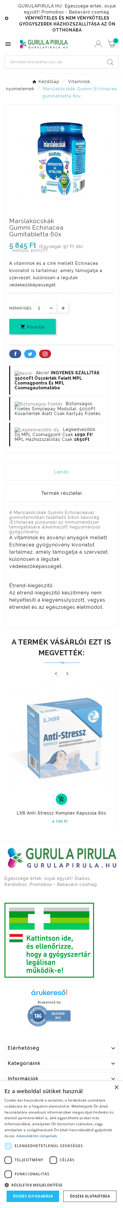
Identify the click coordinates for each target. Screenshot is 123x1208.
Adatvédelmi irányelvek (36, 1135)
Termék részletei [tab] (61, 493)
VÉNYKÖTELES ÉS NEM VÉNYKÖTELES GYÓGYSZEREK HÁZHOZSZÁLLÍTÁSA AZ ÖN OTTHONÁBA (67, 24)
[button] (61, 1184)
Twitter (30, 354)
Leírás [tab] (61, 472)
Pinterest (45, 354)
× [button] (116, 1087)
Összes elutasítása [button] (90, 1196)
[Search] (110, 62)
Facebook (15, 354)
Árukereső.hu (49, 1002)
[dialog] (61, 1144)
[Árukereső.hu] (49, 994)
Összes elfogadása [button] (33, 1196)
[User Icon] (98, 43)
